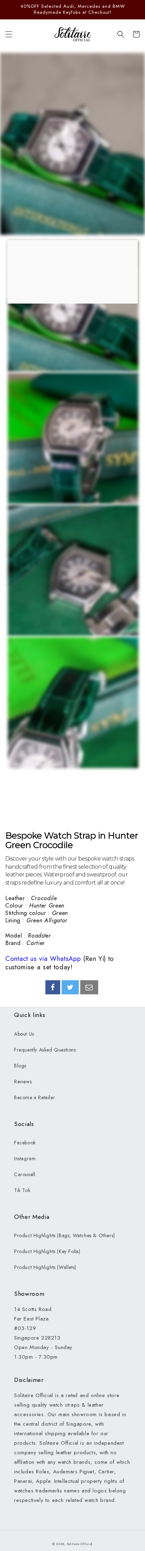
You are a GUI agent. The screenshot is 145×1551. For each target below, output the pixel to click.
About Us (24, 1033)
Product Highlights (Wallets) (45, 1267)
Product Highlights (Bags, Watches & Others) (64, 1235)
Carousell (24, 1174)
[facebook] (52, 987)
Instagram (25, 1158)
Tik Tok (22, 1190)
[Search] (120, 34)
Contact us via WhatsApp (43, 958)
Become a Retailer (34, 1097)
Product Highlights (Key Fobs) (47, 1251)
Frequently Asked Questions (45, 1049)
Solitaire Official (80, 1544)
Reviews (23, 1081)
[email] (89, 987)
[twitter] (70, 987)
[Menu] (9, 34)
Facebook (25, 1142)
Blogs (20, 1065)
